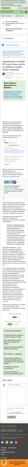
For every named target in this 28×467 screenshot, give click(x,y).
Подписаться (6, 8)
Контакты (3, 449)
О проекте (4, 447)
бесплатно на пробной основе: (11, 176)
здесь (8, 310)
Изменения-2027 (20, 15)
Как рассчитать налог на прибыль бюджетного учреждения (13, 347)
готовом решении (16, 292)
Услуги (3, 454)
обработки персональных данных (14, 413)
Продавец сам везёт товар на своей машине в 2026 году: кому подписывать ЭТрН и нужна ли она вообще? (14, 361)
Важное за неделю (6, 15)
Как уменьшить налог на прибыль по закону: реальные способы (13, 335)
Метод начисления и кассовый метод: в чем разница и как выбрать (12, 341)
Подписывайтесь (9, 189)
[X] (14, 317)
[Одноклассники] (16, 317)
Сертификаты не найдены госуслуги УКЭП (11, 367)
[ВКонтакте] (13, 317)
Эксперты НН (12, 447)
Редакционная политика (8, 452)
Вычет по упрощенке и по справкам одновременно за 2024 (13, 372)
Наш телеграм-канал (12, 45)
